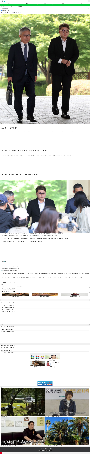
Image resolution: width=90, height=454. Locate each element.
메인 (9, 3)
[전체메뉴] (89, 1)
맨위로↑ (50, 450)
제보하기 (42, 450)
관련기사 (2, 284)
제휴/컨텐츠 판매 (43, 448)
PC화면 (39, 450)
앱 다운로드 (46, 450)
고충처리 (51, 448)
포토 (63, 3)
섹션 (45, 3)
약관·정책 (47, 448)
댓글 (45, 299)
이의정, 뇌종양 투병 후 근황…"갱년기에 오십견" (10, 266)
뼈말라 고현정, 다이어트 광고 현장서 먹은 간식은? (10, 268)
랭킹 (27, 3)
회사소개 (39, 448)
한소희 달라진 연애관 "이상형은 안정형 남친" (9, 270)
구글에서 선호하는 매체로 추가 (5, 10)
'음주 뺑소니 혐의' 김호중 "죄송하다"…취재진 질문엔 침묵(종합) (11, 286)
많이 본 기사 (3, 387)
